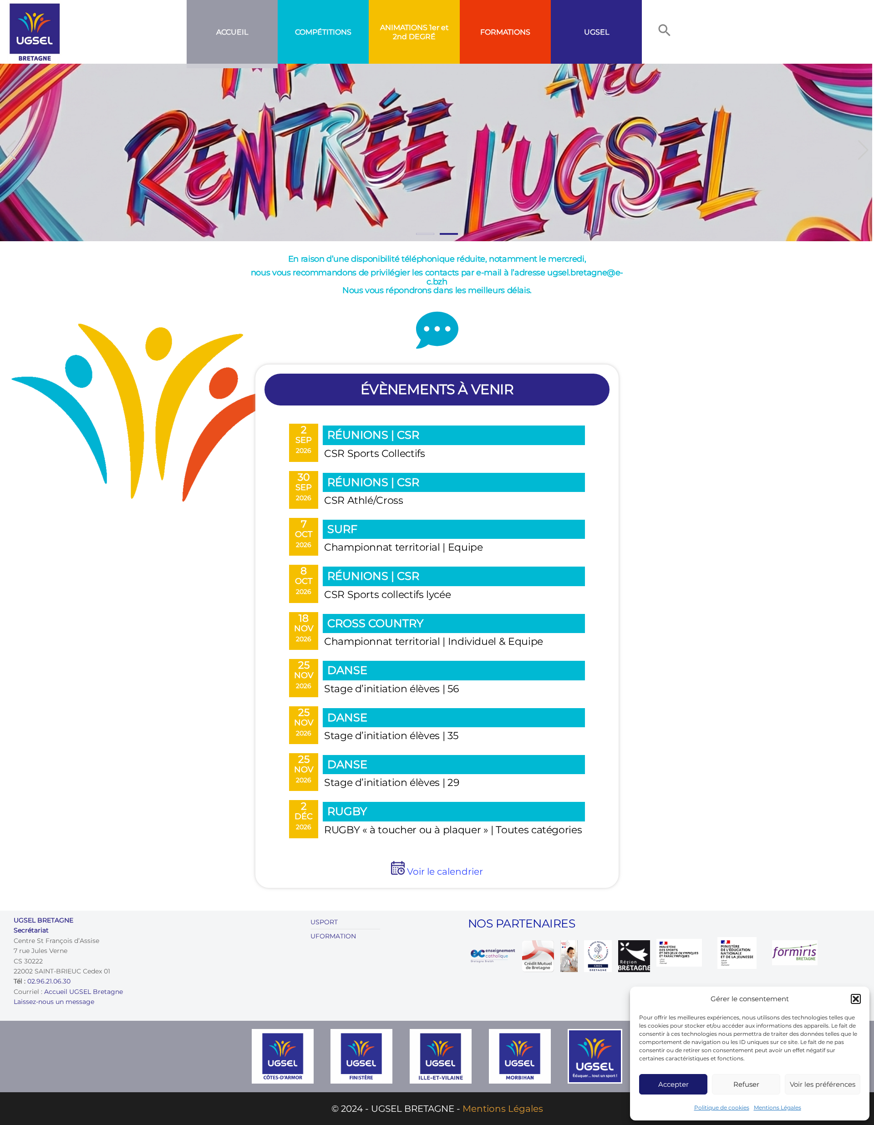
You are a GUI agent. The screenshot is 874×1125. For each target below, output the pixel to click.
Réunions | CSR (373, 434)
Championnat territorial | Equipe (403, 547)
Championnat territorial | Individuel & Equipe (433, 641)
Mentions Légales (777, 1107)
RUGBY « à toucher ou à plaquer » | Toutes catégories (453, 830)
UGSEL (596, 32)
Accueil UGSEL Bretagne (83, 992)
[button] (855, 998)
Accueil (232, 32)
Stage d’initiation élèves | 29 (391, 782)
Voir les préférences (822, 1084)
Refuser (746, 1084)
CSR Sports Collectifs (374, 453)
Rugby (347, 811)
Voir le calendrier (444, 871)
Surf (342, 529)
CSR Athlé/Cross (363, 500)
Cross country (375, 623)
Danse (347, 670)
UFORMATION (333, 936)
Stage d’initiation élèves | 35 (391, 736)
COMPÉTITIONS (323, 32)
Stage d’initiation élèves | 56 (391, 689)
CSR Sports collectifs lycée (387, 594)
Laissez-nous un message (54, 1002)
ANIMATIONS (403, 27)
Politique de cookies (721, 1107)
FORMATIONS (505, 32)
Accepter (673, 1084)
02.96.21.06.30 (49, 981)
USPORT (324, 922)
